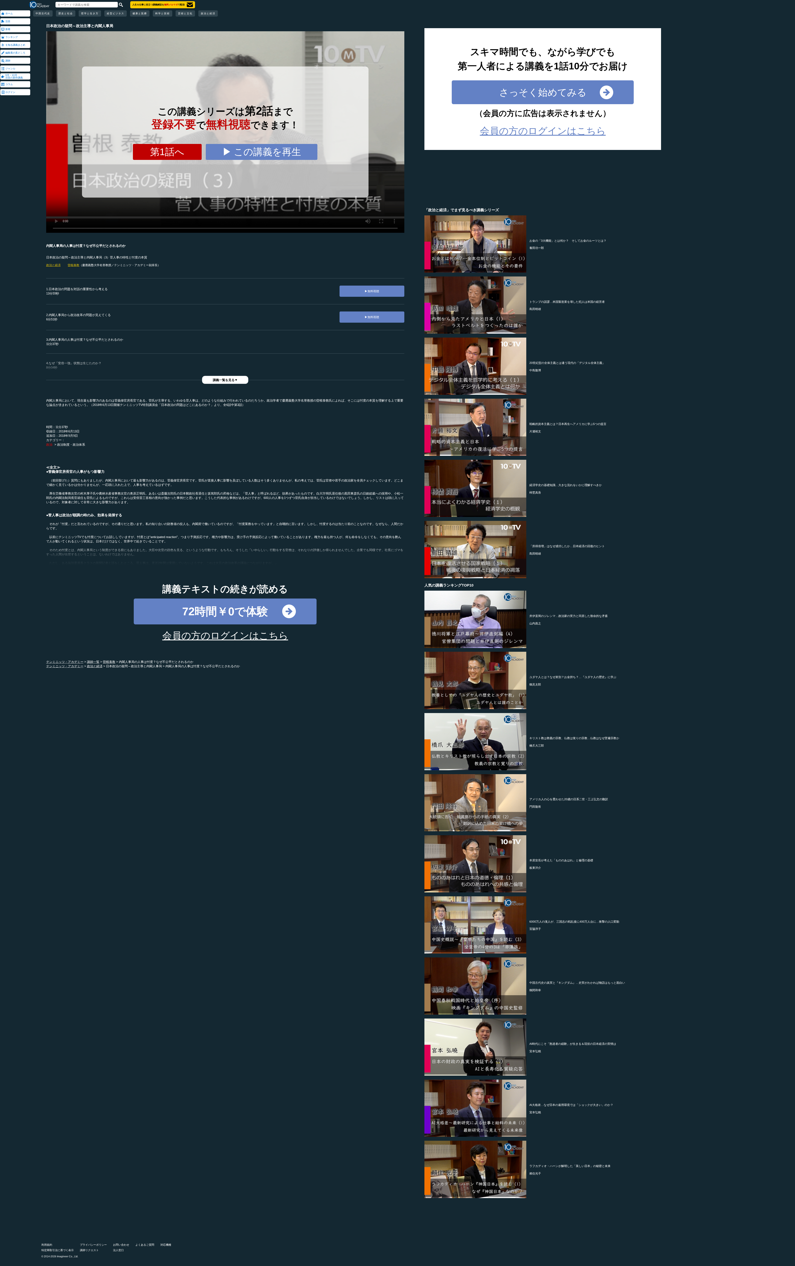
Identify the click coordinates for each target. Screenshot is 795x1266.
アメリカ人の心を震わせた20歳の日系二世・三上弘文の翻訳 (568, 799)
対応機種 (165, 1244)
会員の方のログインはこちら (225, 635)
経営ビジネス (115, 13)
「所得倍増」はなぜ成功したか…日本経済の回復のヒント (567, 546)
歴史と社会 (65, 13)
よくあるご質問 (144, 1244)
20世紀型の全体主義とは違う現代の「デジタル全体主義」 (567, 362)
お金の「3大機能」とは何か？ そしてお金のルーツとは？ (567, 240)
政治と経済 (208, 13)
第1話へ (167, 151)
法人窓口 (118, 1250)
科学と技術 (162, 13)
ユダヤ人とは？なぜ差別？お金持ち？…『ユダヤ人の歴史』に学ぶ (572, 677)
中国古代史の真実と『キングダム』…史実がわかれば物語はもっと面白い (577, 982)
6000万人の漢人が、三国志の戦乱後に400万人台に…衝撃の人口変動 (574, 921)
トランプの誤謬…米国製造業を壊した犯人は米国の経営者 (567, 301)
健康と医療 (139, 13)
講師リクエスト (89, 1250)
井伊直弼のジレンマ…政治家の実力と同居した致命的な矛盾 (568, 616)
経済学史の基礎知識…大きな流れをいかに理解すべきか (565, 485)
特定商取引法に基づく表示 (57, 1250)
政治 (49, 444)
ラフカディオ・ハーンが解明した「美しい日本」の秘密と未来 (570, 1166)
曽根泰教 (73, 265)
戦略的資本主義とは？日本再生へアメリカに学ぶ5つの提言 (567, 424)
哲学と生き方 (90, 13)
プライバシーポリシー (93, 1244)
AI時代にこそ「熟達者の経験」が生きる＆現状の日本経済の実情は (572, 1043)
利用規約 (46, 1244)
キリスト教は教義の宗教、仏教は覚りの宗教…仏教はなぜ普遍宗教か (574, 738)
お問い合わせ (121, 1244)
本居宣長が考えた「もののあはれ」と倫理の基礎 (561, 860)
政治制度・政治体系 (71, 444)
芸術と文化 (185, 13)
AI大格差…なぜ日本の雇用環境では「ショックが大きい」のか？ (571, 1105)
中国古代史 (43, 13)
